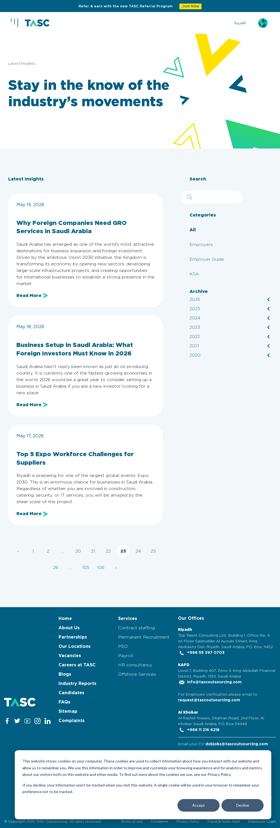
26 (55, 567)
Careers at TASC (77, 665)
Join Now (190, 6)
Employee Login (262, 821)
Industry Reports (77, 683)
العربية (240, 23)
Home (65, 618)
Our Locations (75, 646)
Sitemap (68, 711)
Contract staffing (136, 628)
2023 (194, 327)
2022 (194, 336)
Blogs (65, 674)
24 (138, 551)
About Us (69, 628)
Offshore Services (137, 674)
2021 (194, 346)
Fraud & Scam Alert (224, 821)
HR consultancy (135, 665)
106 (100, 567)
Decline (242, 805)
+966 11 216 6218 (203, 730)
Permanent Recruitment (144, 637)
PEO (123, 646)
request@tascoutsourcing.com (209, 700)
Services (127, 618)
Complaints (71, 721)
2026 (194, 299)
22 (108, 551)
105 (85, 567)
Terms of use (132, 821)
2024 (194, 318)
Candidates (71, 693)
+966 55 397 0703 (205, 653)
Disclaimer (159, 821)
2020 (194, 355)
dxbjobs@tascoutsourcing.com (236, 744)
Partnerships (73, 637)
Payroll (125, 656)
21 (93, 551)
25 (153, 551)
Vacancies (70, 656)
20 (78, 551)
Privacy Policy (188, 821)
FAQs (64, 702)
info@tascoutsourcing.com (214, 682)
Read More (29, 295)
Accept (198, 805)
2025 (194, 309)
